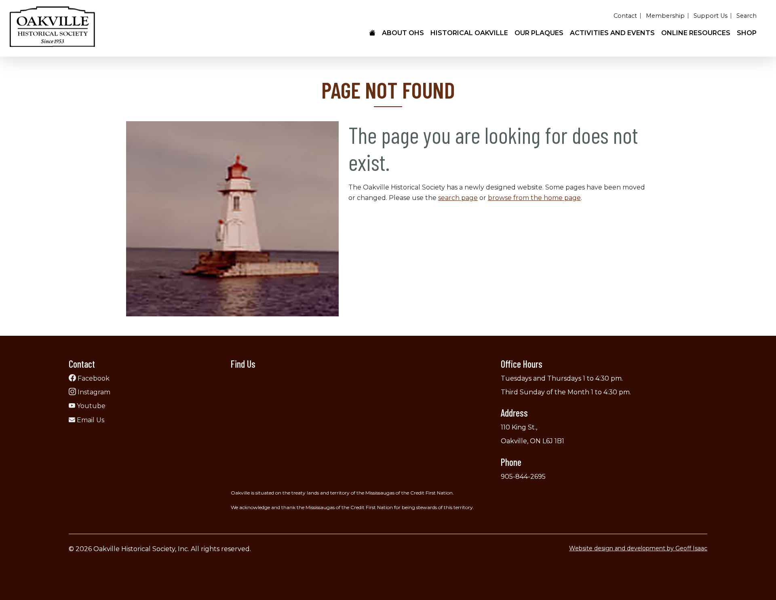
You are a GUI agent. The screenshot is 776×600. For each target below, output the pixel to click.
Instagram (93, 392)
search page (458, 198)
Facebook (93, 378)
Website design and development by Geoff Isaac (638, 548)
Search (746, 16)
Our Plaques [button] (539, 33)
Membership (665, 16)
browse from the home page (534, 198)
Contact (625, 16)
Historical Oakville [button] (469, 33)
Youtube (90, 406)
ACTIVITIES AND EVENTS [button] (612, 33)
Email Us (89, 420)
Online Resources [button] (695, 33)
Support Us (711, 16)
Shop (747, 33)
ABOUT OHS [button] (403, 33)
